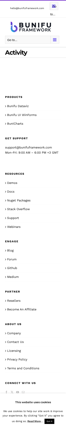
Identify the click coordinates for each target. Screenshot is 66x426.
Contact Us (15, 342)
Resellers (13, 300)
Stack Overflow (18, 209)
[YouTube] (17, 392)
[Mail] (23, 392)
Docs (10, 191)
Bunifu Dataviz (18, 106)
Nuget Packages (18, 200)
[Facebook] (6, 392)
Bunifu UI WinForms (22, 115)
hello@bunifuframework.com (27, 8)
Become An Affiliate (21, 309)
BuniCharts (15, 123)
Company (14, 333)
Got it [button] (49, 421)
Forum (12, 259)
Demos (12, 183)
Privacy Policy (17, 359)
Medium (13, 277)
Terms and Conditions (23, 368)
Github (12, 268)
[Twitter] (12, 392)
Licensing (14, 350)
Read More (34, 421)
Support (13, 218)
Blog (10, 250)
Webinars (13, 226)
